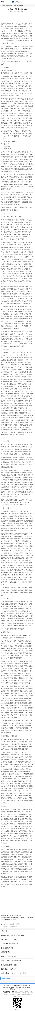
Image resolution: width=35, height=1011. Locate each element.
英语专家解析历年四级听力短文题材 (13, 973)
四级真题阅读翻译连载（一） (11, 965)
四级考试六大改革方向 (9, 969)
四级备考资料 (26, 985)
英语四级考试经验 (18, 5)
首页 (1, 5)
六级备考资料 (14, 987)
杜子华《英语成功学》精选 (14, 916)
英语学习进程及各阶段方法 (13, 924)
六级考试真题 (22, 987)
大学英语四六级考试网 (8, 992)
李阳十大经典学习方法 (12, 926)
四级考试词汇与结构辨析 (9, 956)
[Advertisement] (18, 16)
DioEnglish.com (20, 989)
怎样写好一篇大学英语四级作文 (12, 960)
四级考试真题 (6, 987)
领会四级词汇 (5, 952)
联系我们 (12, 989)
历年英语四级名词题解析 (9, 939)
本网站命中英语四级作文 (9, 944)
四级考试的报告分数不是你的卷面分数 (14, 935)
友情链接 (29, 987)
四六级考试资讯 (8, 985)
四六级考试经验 (8, 5)
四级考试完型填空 (7, 948)
